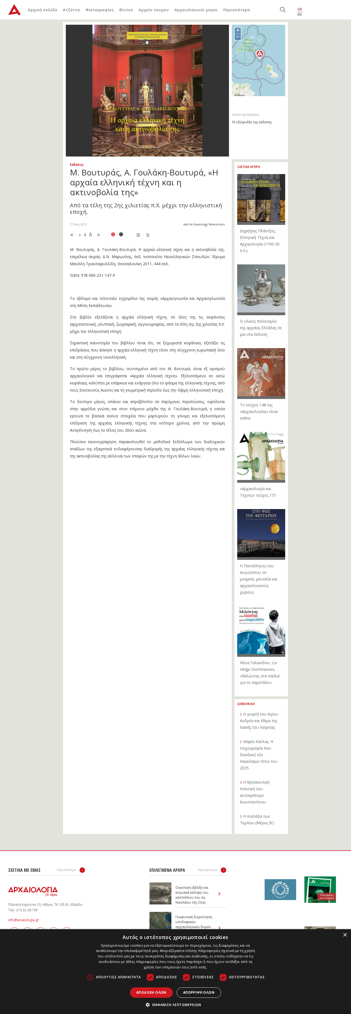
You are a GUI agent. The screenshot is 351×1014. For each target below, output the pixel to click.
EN (300, 14)
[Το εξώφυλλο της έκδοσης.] (147, 91)
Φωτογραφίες (100, 9)
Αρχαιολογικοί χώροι (196, 9)
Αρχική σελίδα (42, 9)
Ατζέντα (71, 9)
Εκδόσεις (77, 164)
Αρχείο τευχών (153, 9)
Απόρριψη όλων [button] (198, 992)
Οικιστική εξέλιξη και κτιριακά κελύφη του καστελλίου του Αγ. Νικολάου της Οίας (192, 895)
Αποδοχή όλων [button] (151, 992)
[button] (175, 1004)
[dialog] (175, 971)
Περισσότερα (236, 9)
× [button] (345, 935)
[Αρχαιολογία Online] (14, 9)
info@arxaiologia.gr (23, 920)
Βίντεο (126, 9)
